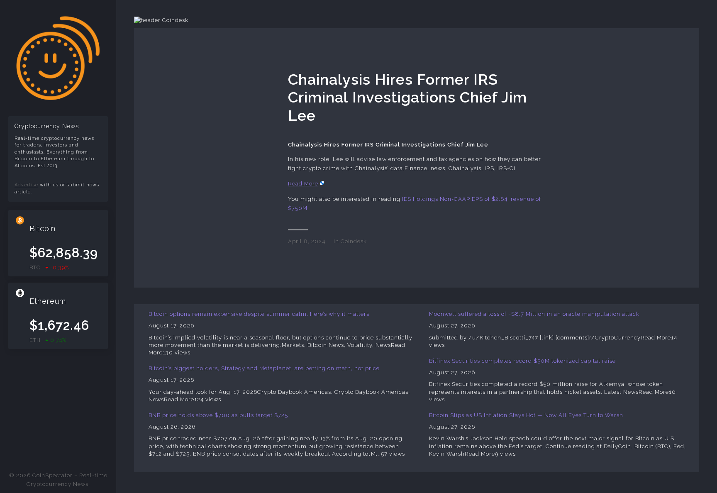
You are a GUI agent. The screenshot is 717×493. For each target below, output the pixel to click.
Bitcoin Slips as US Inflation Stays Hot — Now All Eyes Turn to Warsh (526, 415)
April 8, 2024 (306, 241)
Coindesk (354, 241)
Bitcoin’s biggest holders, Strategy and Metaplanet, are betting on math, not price (264, 368)
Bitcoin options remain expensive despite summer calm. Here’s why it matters (259, 314)
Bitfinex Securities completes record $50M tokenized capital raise (522, 361)
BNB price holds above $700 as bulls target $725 (218, 415)
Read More (303, 184)
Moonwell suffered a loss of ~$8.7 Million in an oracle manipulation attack (534, 314)
